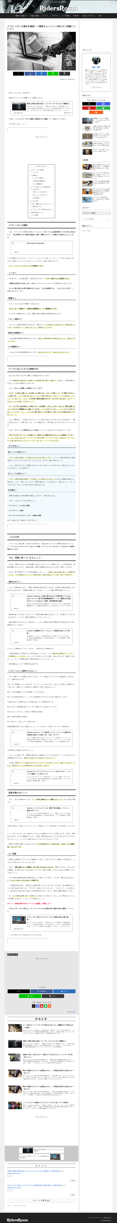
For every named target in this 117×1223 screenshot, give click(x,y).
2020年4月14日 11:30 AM (14, 1187)
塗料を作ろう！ (37, 206)
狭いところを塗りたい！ (41, 192)
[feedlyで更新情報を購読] (45, 1006)
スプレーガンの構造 (37, 170)
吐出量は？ (37, 198)
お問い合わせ (107, 1217)
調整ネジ (35, 175)
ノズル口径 (34, 201)
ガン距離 (35, 215)
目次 (39, 166)
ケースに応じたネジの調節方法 (40, 187)
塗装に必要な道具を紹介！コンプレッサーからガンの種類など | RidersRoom (33, 1171)
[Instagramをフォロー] (37, 1006)
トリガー (35, 172)
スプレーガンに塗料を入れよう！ (43, 209)
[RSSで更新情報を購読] (49, 1006)
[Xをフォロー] (33, 1006)
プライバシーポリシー (96, 1217)
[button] (64, 74)
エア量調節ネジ (39, 184)
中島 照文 (96, 67)
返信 (73, 1180)
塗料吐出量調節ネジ (40, 181)
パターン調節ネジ (39, 178)
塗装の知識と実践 (13, 954)
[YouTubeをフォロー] (41, 1006)
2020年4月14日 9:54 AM (14, 1173)
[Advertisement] (41, 85)
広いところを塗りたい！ (41, 195)
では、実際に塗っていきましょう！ (42, 204)
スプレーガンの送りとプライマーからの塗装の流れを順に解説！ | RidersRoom (34, 1185)
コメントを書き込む (41, 1200)
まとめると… (37, 189)
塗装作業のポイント (37, 212)
